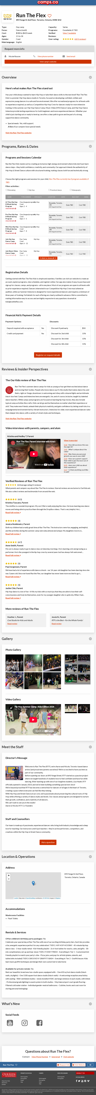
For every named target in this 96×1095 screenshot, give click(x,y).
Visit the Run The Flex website (18, 133)
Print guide (24, 1078)
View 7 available (69, 33)
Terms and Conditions (88, 1091)
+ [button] (8, 875)
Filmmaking (11, 190)
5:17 (65, 470)
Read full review (13, 512)
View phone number (46, 56)
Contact (4, 1084)
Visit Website (79, 1065)
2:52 (65, 454)
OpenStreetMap (30, 898)
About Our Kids (6, 1081)
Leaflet (16, 898)
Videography (76, 190)
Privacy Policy (17, 1092)
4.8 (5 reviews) (80, 39)
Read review (12, 623)
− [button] (8, 878)
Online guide (24, 1076)
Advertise (4, 1082)
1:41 (65, 449)
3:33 (65, 459)
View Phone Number (40, 1057)
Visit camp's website (48, 61)
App (22, 1082)
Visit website (68, 1057)
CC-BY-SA (46, 898)
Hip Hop (32, 190)
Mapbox (58, 898)
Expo (40, 1082)
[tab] (48, 77)
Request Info (64, 1065)
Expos (22, 1080)
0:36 (65, 445)
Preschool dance (56, 190)
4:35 (65, 465)
